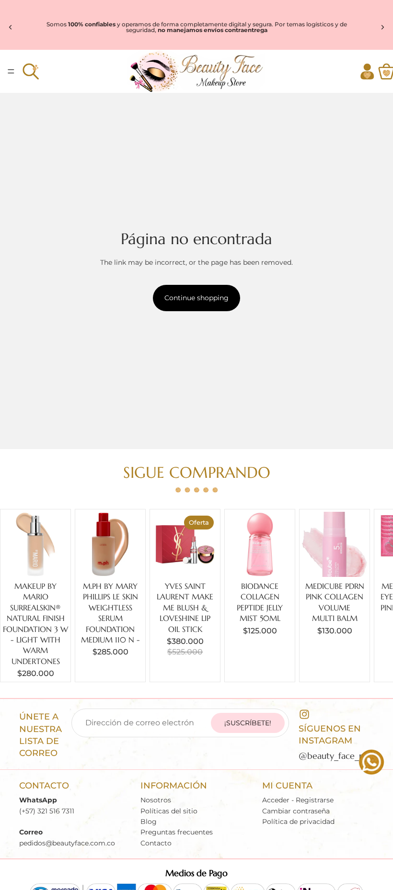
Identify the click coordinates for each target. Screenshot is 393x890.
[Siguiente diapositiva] (382, 27)
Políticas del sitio (168, 810)
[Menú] (11, 71)
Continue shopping (196, 297)
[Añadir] (53, 562)
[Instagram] (304, 714)
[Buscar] (30, 71)
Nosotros (155, 800)
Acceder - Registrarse (298, 800)
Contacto (156, 842)
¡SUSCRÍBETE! (247, 723)
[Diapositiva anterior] (10, 27)
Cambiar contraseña (296, 810)
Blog (148, 821)
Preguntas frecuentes (176, 832)
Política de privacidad (298, 821)
